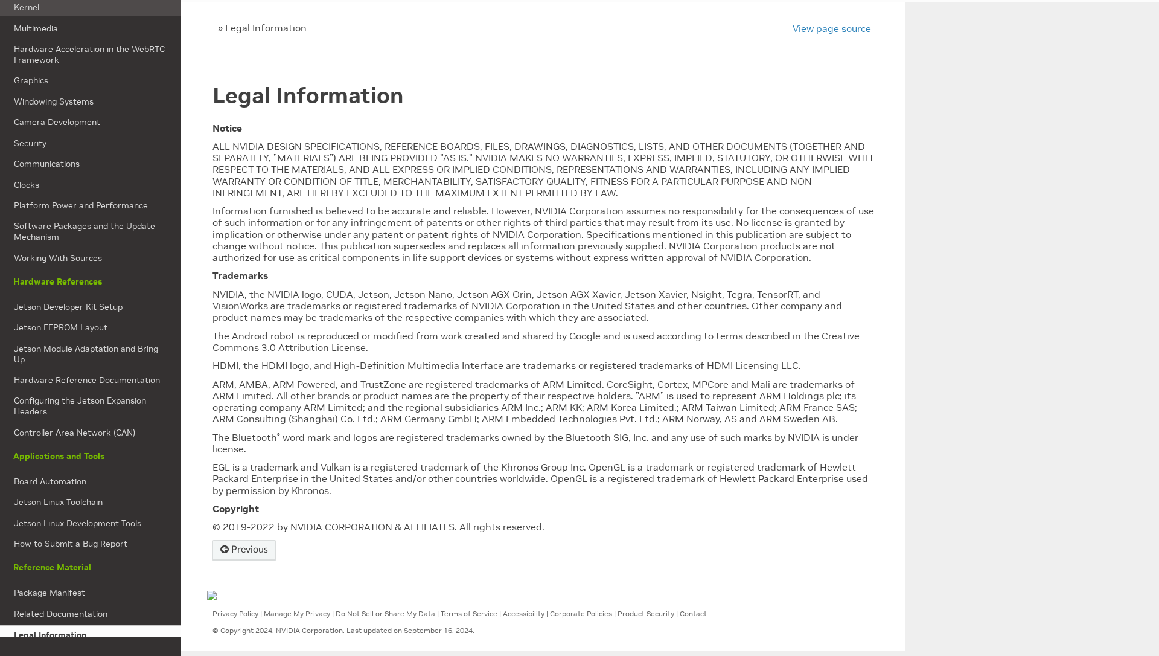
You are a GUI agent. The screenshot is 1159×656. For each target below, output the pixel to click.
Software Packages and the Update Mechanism (84, 231)
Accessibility (523, 613)
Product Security (646, 613)
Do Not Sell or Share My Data (385, 613)
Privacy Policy (235, 613)
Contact (693, 613)
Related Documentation (60, 613)
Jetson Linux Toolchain (58, 502)
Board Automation (50, 481)
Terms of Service (469, 613)
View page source (832, 28)
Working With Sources (58, 257)
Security (30, 143)
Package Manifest (49, 592)
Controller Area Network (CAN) (74, 432)
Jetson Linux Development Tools (77, 523)
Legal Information (50, 634)
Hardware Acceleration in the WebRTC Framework (89, 54)
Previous (248, 550)
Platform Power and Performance (81, 205)
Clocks (26, 184)
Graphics (31, 80)
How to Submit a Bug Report (70, 543)
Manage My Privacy (297, 613)
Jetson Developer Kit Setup (68, 306)
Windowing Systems (54, 101)
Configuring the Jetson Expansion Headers (80, 406)
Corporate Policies (581, 613)
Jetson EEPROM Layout (60, 327)
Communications (47, 163)
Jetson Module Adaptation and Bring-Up (88, 354)
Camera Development (57, 122)
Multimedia (36, 28)
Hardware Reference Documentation (87, 380)
